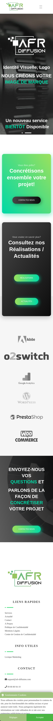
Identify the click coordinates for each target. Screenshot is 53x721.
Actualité (9, 616)
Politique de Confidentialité (16, 627)
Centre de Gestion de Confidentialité (20, 634)
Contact (8, 620)
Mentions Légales (12, 631)
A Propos (9, 623)
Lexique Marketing (13, 657)
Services (8, 613)
